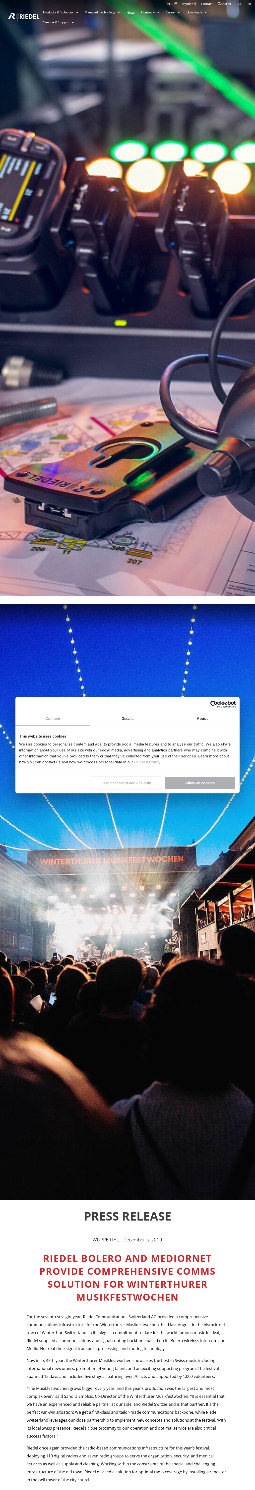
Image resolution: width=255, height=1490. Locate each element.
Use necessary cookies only (127, 783)
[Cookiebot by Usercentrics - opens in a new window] (214, 704)
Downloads (195, 12)
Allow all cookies (200, 783)
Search (226, 3)
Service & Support (56, 22)
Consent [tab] (52, 718)
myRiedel (189, 3)
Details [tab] (128, 718)
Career (171, 12)
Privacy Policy (147, 762)
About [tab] (202, 718)
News (131, 12)
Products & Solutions (59, 12)
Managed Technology (100, 12)
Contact (207, 3)
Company (148, 12)
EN (239, 4)
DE (250, 4)
